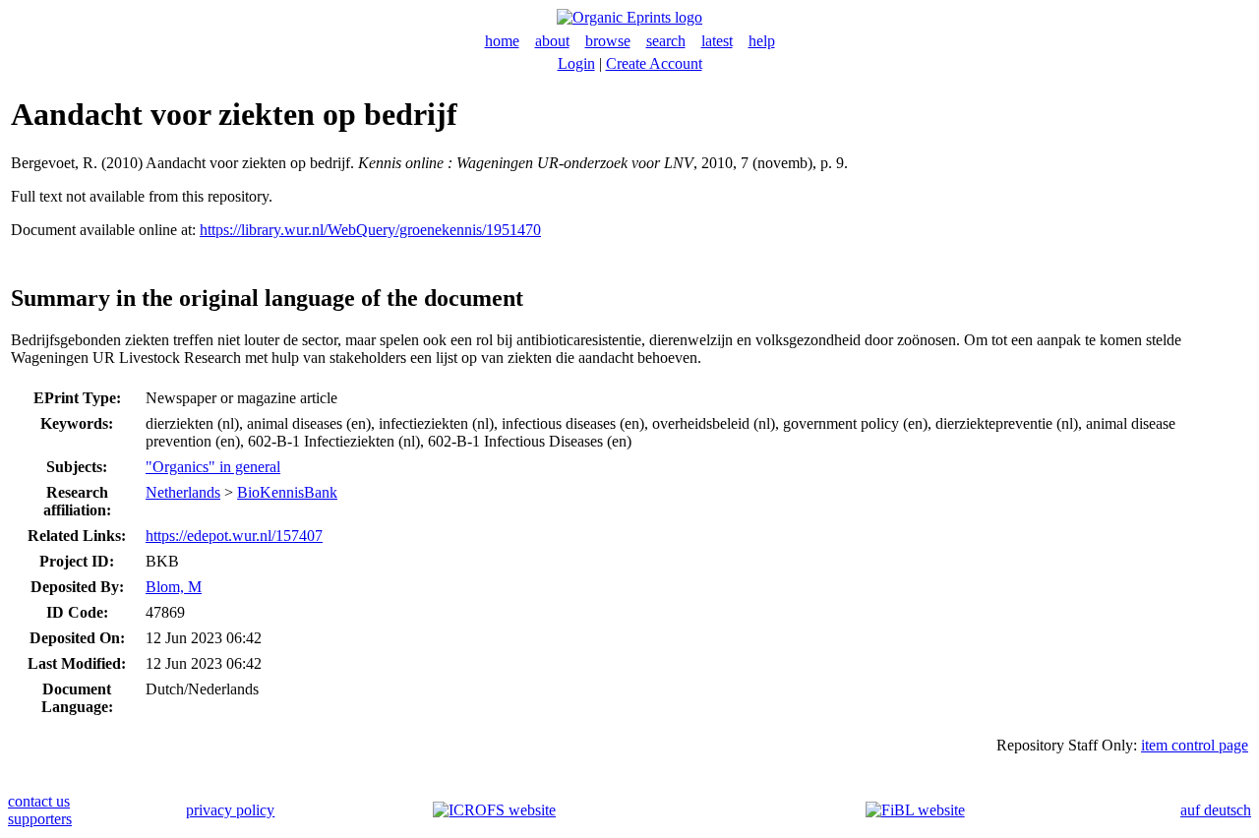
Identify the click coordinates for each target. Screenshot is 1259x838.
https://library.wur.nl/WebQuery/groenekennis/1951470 (370, 229)
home (502, 40)
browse (607, 40)
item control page (1194, 745)
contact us (39, 801)
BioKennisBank (287, 492)
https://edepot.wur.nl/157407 (234, 535)
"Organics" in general (213, 466)
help (762, 40)
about (552, 40)
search (666, 40)
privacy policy (230, 810)
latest (717, 40)
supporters (40, 818)
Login (576, 63)
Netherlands (183, 492)
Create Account (654, 63)
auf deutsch (1215, 810)
